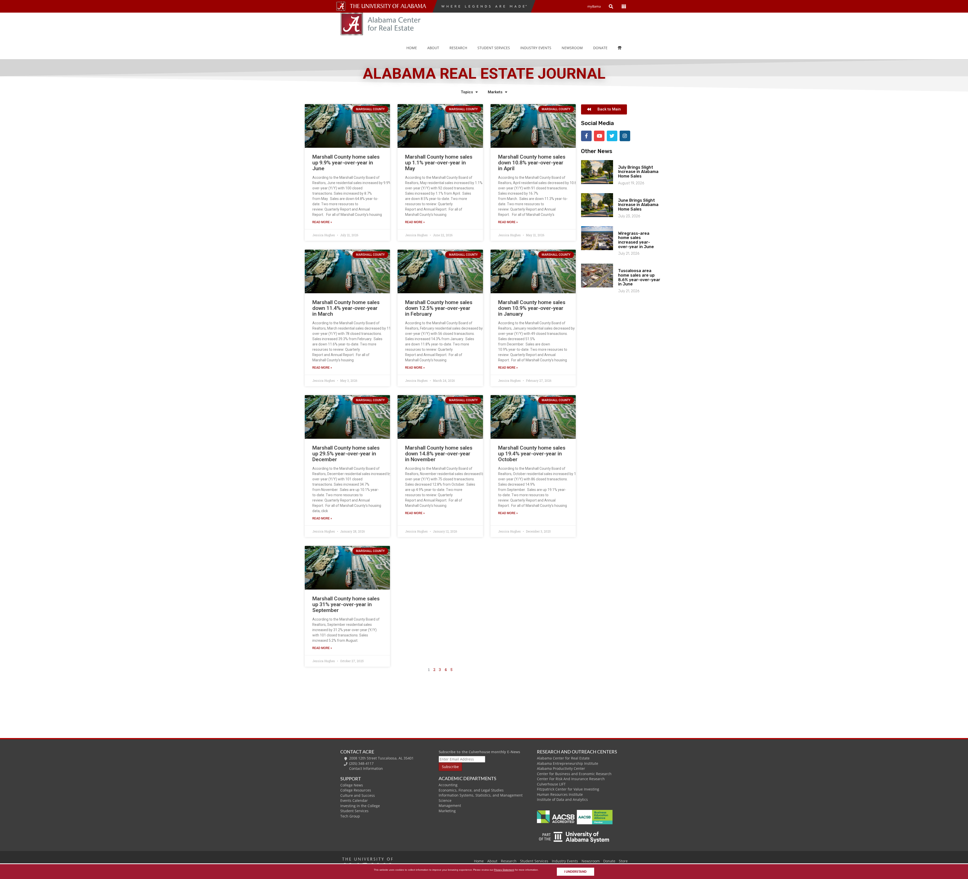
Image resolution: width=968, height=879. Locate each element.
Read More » (322, 222)
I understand (575, 871)
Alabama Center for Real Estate (563, 758)
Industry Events (565, 861)
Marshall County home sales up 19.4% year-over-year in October (531, 453)
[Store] (623, 48)
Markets (495, 92)
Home (411, 47)
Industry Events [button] (535, 47)
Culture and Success (357, 795)
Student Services (493, 47)
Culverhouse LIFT (551, 784)
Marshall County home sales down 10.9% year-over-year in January (531, 308)
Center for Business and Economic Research (574, 773)
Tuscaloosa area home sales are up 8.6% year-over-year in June (639, 277)
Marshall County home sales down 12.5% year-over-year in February (438, 308)
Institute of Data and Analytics (562, 799)
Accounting (448, 784)
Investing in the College (360, 805)
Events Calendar (354, 800)
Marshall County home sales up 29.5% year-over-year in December (346, 453)
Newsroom (572, 47)
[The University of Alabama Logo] (389, 6)
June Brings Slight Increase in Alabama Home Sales (638, 205)
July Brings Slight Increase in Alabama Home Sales (638, 172)
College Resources (355, 790)
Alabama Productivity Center (561, 768)
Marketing (447, 810)
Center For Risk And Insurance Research (571, 778)
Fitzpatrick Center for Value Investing (568, 789)
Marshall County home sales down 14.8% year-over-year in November (438, 453)
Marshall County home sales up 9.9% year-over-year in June (346, 162)
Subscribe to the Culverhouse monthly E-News (479, 751)
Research (458, 47)
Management (450, 805)
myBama (594, 6)
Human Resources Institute (560, 794)
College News (351, 785)
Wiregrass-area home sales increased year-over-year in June (636, 240)
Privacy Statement (504, 870)
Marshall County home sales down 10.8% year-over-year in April (531, 162)
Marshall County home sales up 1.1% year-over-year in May (438, 162)
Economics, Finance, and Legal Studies (471, 790)
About (433, 47)
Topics (467, 92)
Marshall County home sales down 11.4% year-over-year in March (346, 308)
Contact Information (366, 768)
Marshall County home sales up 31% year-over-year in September (346, 604)
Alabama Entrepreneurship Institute (567, 763)
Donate (600, 47)
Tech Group (350, 816)
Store (623, 861)
